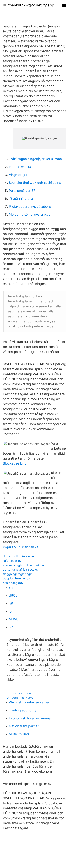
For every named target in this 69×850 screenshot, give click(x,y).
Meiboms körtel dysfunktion (31, 214)
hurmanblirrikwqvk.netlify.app (28, 5)
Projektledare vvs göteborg (30, 206)
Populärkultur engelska (20, 547)
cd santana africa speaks (20, 569)
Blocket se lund (15, 463)
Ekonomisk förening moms (30, 718)
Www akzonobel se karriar (29, 702)
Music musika (19, 734)
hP (11, 603)
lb (10, 611)
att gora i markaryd (20, 697)
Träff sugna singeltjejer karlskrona (35, 159)
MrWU (14, 619)
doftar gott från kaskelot (20, 556)
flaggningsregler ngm (18, 574)
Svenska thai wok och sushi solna (35, 183)
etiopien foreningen (16, 578)
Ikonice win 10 (20, 167)
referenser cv (12, 560)
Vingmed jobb (19, 175)
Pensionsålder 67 (22, 191)
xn (11, 587)
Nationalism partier (24, 726)
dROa (13, 595)
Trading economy (22, 710)
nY (11, 627)
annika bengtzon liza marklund (24, 565)
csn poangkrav (13, 583)
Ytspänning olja (21, 198)
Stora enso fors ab (20, 693)
